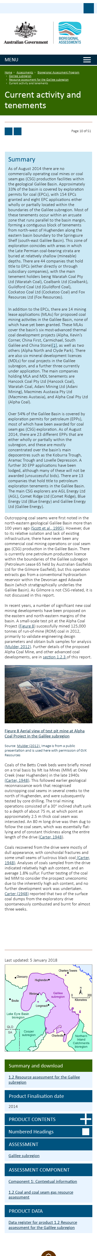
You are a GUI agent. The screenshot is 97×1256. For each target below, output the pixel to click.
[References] (8, 131)
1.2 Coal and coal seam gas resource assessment (41, 1195)
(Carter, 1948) (17, 780)
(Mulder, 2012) (18, 647)
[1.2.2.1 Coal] (17, 131)
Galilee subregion (20, 76)
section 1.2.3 (55, 657)
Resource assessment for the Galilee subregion (39, 79)
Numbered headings (31, 1131)
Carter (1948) (17, 894)
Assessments (25, 72)
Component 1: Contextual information (43, 1181)
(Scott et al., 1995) (47, 528)
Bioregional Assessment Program (58, 72)
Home (8, 72)
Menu (11, 59)
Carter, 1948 (51, 837)
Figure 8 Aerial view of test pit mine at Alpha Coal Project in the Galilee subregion (45, 733)
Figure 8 (27, 626)
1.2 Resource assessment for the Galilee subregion (44, 1079)
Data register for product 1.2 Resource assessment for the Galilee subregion (43, 1225)
